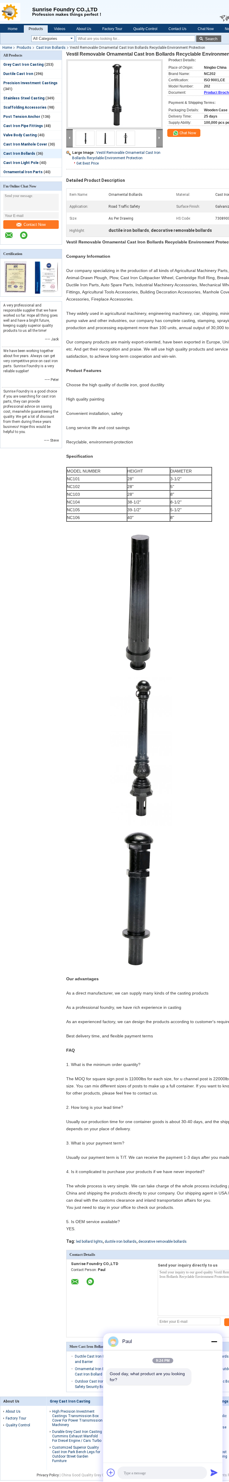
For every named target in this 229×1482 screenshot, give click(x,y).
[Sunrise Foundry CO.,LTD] (16, 12)
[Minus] (214, 1341)
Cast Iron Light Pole (20, 163)
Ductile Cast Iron (18, 74)
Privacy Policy (48, 1475)
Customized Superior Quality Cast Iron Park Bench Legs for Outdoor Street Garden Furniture (76, 1454)
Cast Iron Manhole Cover (25, 144)
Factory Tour (112, 29)
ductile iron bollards (121, 1241)
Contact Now (35, 224)
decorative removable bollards (162, 1241)
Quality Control (145, 29)
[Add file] (111, 1472)
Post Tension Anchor (21, 117)
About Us (83, 29)
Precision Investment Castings (30, 83)
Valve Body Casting (20, 135)
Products (36, 29)
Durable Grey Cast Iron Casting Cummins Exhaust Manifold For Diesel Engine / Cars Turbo (77, 1436)
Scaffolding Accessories (25, 107)
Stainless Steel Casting (23, 98)
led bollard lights (89, 1241)
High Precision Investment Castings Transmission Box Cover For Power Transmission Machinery (77, 1418)
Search (211, 39)
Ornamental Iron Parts (23, 172)
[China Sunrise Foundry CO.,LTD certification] (15, 292)
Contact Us (177, 29)
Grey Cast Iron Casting (23, 64)
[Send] (214, 1472)
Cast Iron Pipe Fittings (23, 126)
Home (13, 29)
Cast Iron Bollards (51, 48)
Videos (59, 29)
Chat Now (206, 29)
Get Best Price (87, 163)
